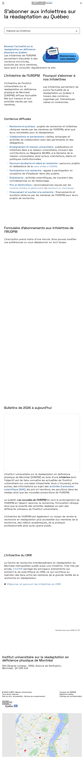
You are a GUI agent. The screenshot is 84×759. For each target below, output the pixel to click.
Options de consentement (34, 696)
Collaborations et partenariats (27, 136)
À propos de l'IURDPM (68, 692)
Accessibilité (18, 696)
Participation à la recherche (25, 170)
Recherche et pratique (22, 126)
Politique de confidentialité (71, 696)
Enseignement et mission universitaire (32, 146)
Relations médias (66, 694)
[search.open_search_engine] (81, 3)
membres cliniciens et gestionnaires (27, 188)
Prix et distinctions (21, 184)
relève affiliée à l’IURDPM (45, 166)
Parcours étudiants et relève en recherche (34, 163)
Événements (16, 177)
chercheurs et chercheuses (60, 188)
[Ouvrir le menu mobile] (3, 3)
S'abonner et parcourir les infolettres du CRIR (34, 584)
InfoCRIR (18, 568)
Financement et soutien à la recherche (31, 192)
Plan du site (7, 696)
